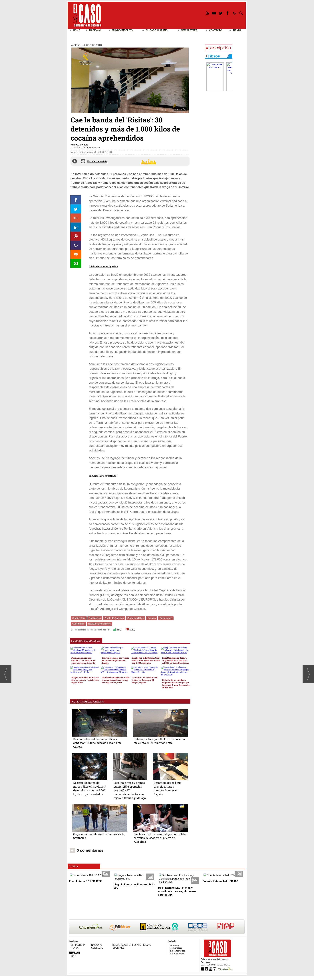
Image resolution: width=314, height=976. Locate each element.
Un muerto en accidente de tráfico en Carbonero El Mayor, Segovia (144, 680)
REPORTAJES (118, 947)
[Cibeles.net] (157, 927)
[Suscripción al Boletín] (219, 48)
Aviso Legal (206, 962)
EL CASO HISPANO (157, 30)
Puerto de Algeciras (114, 618)
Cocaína (152, 618)
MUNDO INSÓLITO (122, 30)
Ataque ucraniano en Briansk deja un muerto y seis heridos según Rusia (85, 680)
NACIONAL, (77, 45)
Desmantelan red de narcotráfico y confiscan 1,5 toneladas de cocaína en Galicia (97, 742)
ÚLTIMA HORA (78, 944)
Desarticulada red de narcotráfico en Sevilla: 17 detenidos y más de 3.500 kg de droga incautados (89, 788)
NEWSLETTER (189, 30)
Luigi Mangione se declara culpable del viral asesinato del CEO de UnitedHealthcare (175, 660)
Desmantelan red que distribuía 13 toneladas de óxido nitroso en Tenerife (83, 660)
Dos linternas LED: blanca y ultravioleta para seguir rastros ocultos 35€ (177, 891)
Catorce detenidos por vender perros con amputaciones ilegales (115, 660)
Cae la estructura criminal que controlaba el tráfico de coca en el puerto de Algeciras (160, 837)
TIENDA (237, 30)
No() (132, 629)
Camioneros (78, 623)
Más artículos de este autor (85, 147)
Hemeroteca (176, 947)
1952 (73, 956)
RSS (207, 13)
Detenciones (166, 618)
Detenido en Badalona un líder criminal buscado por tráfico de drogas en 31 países (116, 680)
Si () (119, 629)
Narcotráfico (95, 618)
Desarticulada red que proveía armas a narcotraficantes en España (167, 788)
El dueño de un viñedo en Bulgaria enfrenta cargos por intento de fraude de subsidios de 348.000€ (176, 684)
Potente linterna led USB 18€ (220, 881)
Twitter (221, 13)
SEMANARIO (74, 952)
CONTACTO (215, 30)
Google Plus (234, 13)
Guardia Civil (78, 618)
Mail (214, 13)
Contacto (174, 944)
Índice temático (177, 950)
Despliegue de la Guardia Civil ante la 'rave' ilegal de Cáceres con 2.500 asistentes (146, 660)
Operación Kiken (135, 618)
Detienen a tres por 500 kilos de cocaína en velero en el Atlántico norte (159, 741)
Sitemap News (177, 953)
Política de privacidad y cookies (214, 959)
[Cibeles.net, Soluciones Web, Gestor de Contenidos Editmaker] (224, 968)
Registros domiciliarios (99, 623)
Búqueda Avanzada (241, 13)
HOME (76, 30)
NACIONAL (95, 30)
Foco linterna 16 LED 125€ (85, 881)
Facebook (227, 13)
